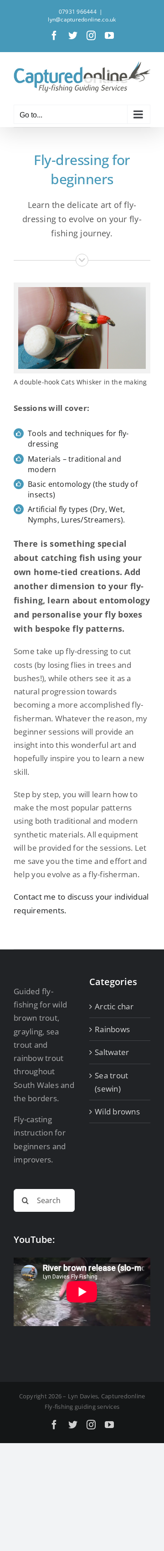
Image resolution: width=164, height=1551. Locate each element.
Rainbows (112, 1029)
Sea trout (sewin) (111, 1082)
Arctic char (114, 1006)
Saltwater (112, 1052)
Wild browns (117, 1111)
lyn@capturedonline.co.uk (82, 19)
